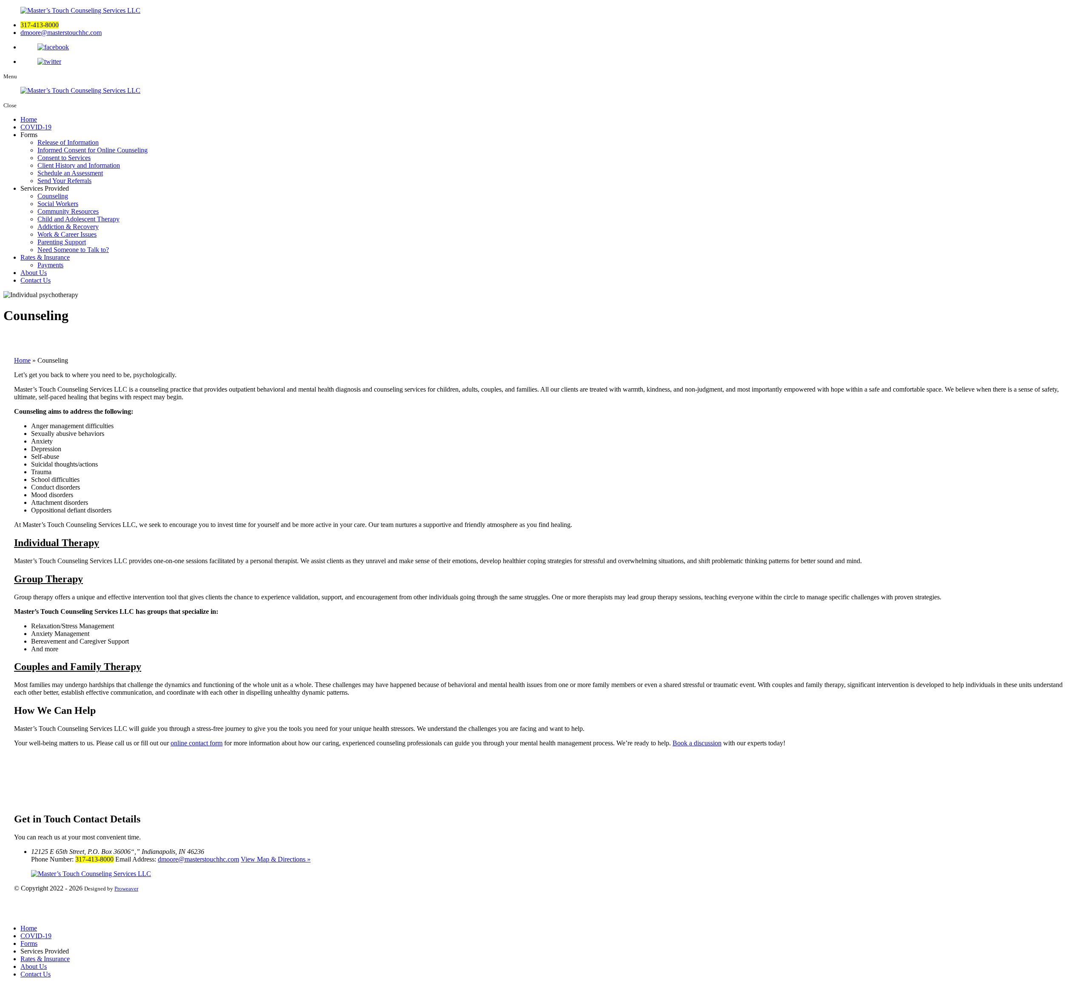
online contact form (196, 743)
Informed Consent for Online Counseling (92, 150)
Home (28, 119)
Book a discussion (697, 743)
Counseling (52, 196)
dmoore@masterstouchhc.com (61, 32)
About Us (33, 272)
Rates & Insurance (45, 257)
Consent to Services (64, 157)
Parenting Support (61, 242)
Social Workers (57, 203)
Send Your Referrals (64, 180)
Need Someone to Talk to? (73, 249)
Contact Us (35, 280)
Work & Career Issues (67, 234)
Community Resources (68, 211)
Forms (28, 943)
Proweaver (126, 888)
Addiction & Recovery (68, 226)
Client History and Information (78, 165)
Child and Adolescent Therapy (78, 219)
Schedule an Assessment (70, 173)
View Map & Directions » (276, 859)
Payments (50, 265)
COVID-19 (35, 127)
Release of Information (68, 142)
